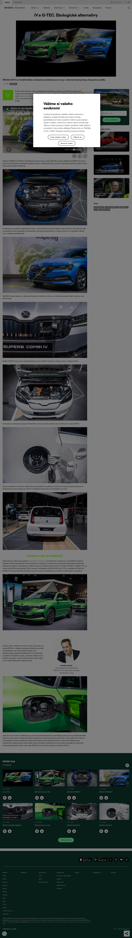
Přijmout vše (78, 137)
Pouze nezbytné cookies (58, 137)
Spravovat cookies (67, 143)
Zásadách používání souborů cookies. (70, 131)
